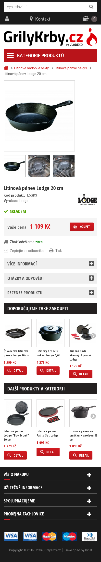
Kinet (88, 550)
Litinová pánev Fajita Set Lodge (48, 433)
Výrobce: (11, 201)
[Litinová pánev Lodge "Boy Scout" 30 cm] (18, 413)
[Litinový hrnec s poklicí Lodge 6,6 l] (50, 333)
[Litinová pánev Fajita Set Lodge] (50, 413)
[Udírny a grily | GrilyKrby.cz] (50, 37)
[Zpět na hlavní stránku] (7, 68)
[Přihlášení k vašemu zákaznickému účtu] (8, 19)
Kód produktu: (15, 195)
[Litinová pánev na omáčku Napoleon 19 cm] (83, 413)
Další (72, 166)
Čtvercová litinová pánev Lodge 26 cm (16, 353)
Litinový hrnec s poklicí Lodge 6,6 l (48, 353)
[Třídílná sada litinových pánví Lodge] (83, 333)
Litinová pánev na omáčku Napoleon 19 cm (83, 435)
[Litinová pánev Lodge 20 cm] (39, 116)
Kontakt (42, 19)
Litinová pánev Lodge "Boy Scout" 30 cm (16, 435)
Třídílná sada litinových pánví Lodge (80, 355)
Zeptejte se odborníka (27, 251)
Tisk (58, 251)
